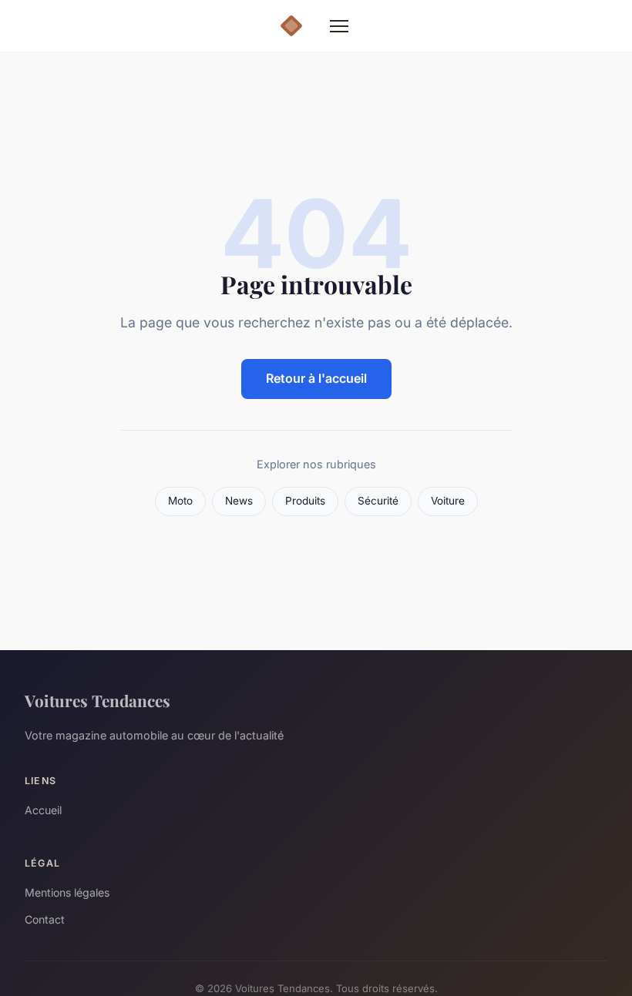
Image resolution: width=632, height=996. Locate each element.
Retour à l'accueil (316, 378)
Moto (180, 501)
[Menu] (339, 26)
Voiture (448, 501)
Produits (305, 501)
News (239, 501)
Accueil (43, 810)
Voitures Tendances (97, 700)
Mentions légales (67, 892)
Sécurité (378, 501)
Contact (45, 919)
